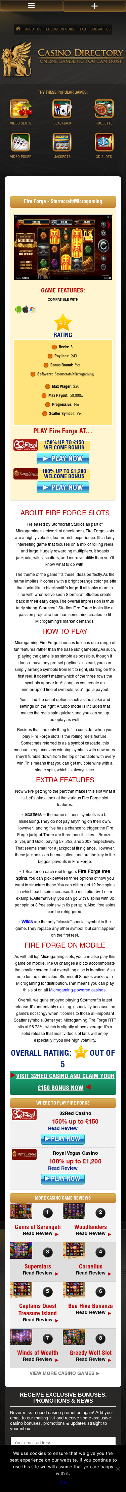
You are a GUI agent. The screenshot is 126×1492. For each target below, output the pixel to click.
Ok (63, 1482)
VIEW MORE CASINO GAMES (62, 1374)
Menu (31, 6)
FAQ (83, 29)
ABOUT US (33, 29)
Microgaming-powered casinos (77, 990)
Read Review (63, 1129)
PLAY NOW (65, 1139)
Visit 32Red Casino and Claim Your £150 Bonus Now (65, 1082)
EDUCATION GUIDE (60, 29)
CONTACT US (101, 29)
